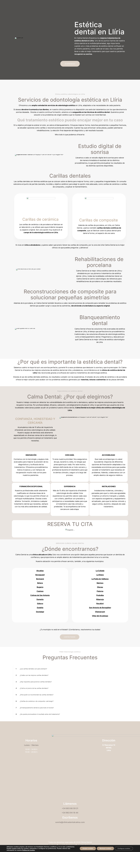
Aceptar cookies (88, 848)
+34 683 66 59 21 (70, 808)
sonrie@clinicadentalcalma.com (70, 822)
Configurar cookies (124, 848)
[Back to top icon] (70, 837)
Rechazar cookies (105, 848)
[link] (70, 669)
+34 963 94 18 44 (70, 813)
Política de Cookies (28, 850)
